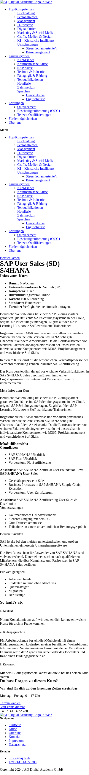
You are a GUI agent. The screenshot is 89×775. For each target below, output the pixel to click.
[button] (44, 130)
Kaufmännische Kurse (32, 64)
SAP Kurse (25, 68)
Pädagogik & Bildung (32, 75)
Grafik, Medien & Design (34, 36)
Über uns (15, 122)
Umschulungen (27, 44)
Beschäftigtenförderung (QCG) (38, 111)
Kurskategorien (19, 56)
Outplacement (26, 107)
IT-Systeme (25, 25)
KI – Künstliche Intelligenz (35, 40)
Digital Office (26, 29)
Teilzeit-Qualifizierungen (34, 115)
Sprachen (23, 91)
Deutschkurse (35, 95)
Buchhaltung (26, 13)
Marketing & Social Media (35, 32)
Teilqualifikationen (30, 79)
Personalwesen (27, 17)
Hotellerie (24, 83)
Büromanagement (38, 52)
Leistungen (16, 103)
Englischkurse (35, 99)
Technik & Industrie (30, 72)
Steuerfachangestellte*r (41, 48)
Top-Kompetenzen (21, 9)
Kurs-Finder (25, 60)
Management (26, 21)
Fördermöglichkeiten (23, 118)
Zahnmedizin (26, 87)
